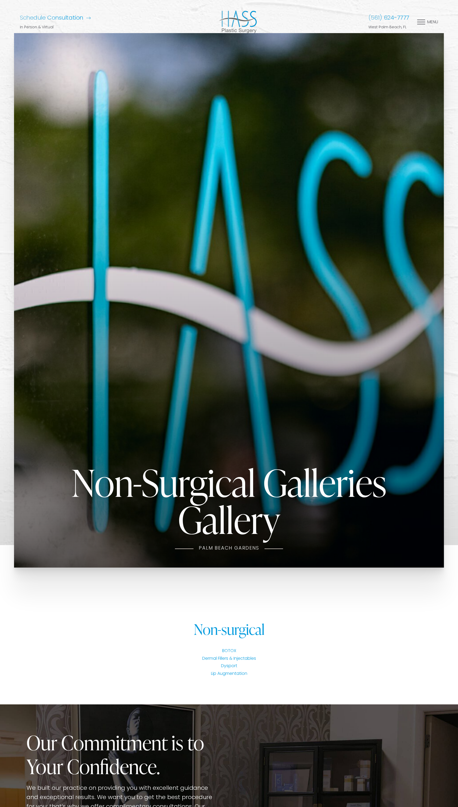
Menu (432, 22)
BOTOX (229, 651)
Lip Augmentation (229, 674)
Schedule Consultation (51, 18)
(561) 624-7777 (388, 18)
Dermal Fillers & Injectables (229, 659)
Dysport (229, 666)
